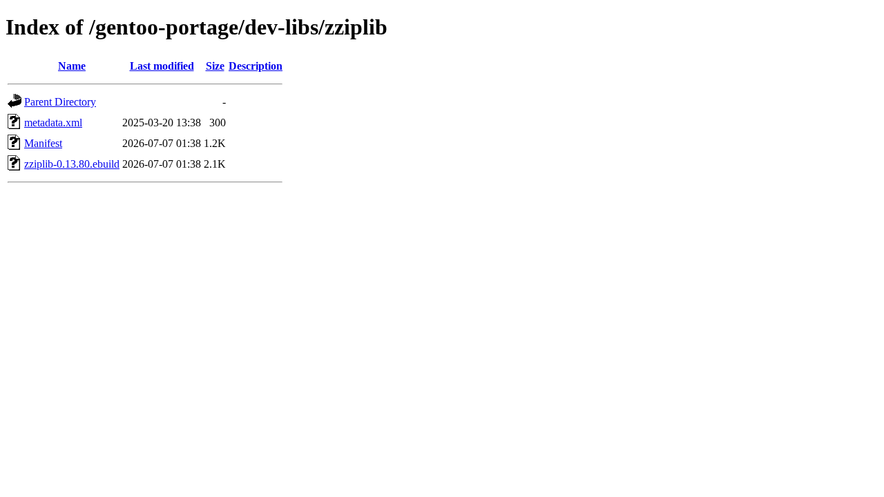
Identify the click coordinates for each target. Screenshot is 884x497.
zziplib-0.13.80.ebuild (71, 164)
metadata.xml (53, 122)
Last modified (162, 66)
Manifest (43, 143)
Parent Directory (60, 102)
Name (72, 66)
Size (215, 66)
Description (255, 66)
